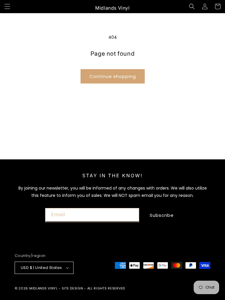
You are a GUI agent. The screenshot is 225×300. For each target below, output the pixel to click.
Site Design (72, 288)
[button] (7, 6)
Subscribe (162, 215)
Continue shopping (112, 76)
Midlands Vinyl (43, 288)
